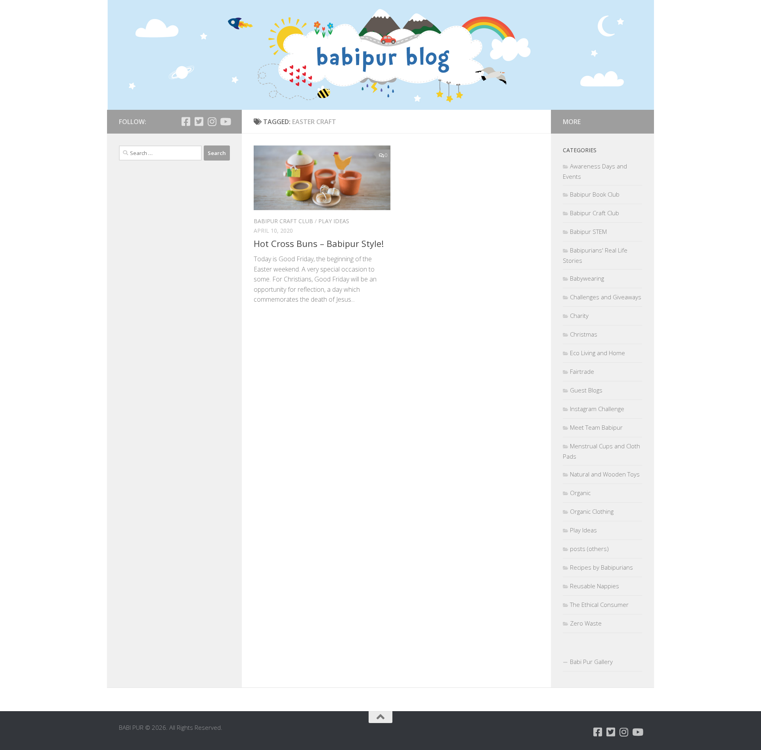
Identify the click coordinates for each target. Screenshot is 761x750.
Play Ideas (333, 221)
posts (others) (589, 549)
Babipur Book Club (595, 194)
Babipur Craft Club (283, 221)
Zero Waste (586, 623)
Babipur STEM (588, 231)
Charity (579, 316)
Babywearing (587, 278)
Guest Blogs (586, 390)
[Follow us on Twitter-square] (199, 121)
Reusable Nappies (594, 586)
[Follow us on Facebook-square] (186, 121)
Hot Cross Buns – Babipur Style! (319, 243)
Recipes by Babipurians (601, 567)
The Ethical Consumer (599, 604)
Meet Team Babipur (596, 427)
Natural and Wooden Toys (605, 474)
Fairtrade (582, 371)
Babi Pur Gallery (591, 662)
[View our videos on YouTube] (225, 121)
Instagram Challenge (597, 409)
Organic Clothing (592, 511)
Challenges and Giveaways (605, 297)
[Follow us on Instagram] (212, 121)
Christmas (583, 334)
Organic (580, 493)
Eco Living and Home (597, 353)
